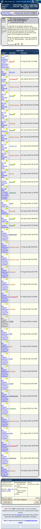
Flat (36, 13)
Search (25, 5)
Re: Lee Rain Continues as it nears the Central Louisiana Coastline (5, 193)
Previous (18, 13)
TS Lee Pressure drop (4, 182)
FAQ (31, 6)
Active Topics (33, 5)
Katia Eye (5, 131)
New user (16, 6)
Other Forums (17, 5)
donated (19, 515)
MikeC (9, 489)
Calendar (26, 8)
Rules (36, 6)
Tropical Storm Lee (5, 226)
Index (25, 13)
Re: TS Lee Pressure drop (4, 87)
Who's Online (24, 6)
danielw (9, 490)
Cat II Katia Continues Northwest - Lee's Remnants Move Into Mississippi (5, 61)
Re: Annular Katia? (4, 73)
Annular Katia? (4, 80)
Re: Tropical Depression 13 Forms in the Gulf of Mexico (5, 235)
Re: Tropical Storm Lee (5, 204)
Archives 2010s (6, 12)
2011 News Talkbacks (7, 14)
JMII (10, 334)
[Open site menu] (2, 1)
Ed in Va (12, 72)
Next (30, 13)
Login (3, 8)
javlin (11, 359)
